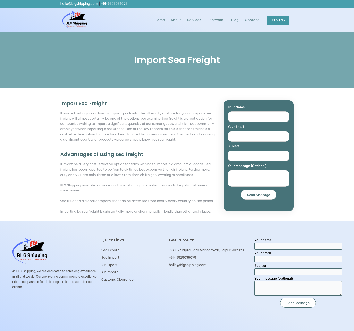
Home (160, 20)
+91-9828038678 (114, 3)
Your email (236, 127)
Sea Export (110, 250)
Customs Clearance (117, 279)
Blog (235, 20)
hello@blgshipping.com (79, 3)
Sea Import (110, 257)
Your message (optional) (247, 166)
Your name (236, 107)
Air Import (109, 272)
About (176, 20)
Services (194, 20)
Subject (233, 146)
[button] (278, 20)
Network (216, 20)
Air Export (109, 264)
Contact (252, 20)
